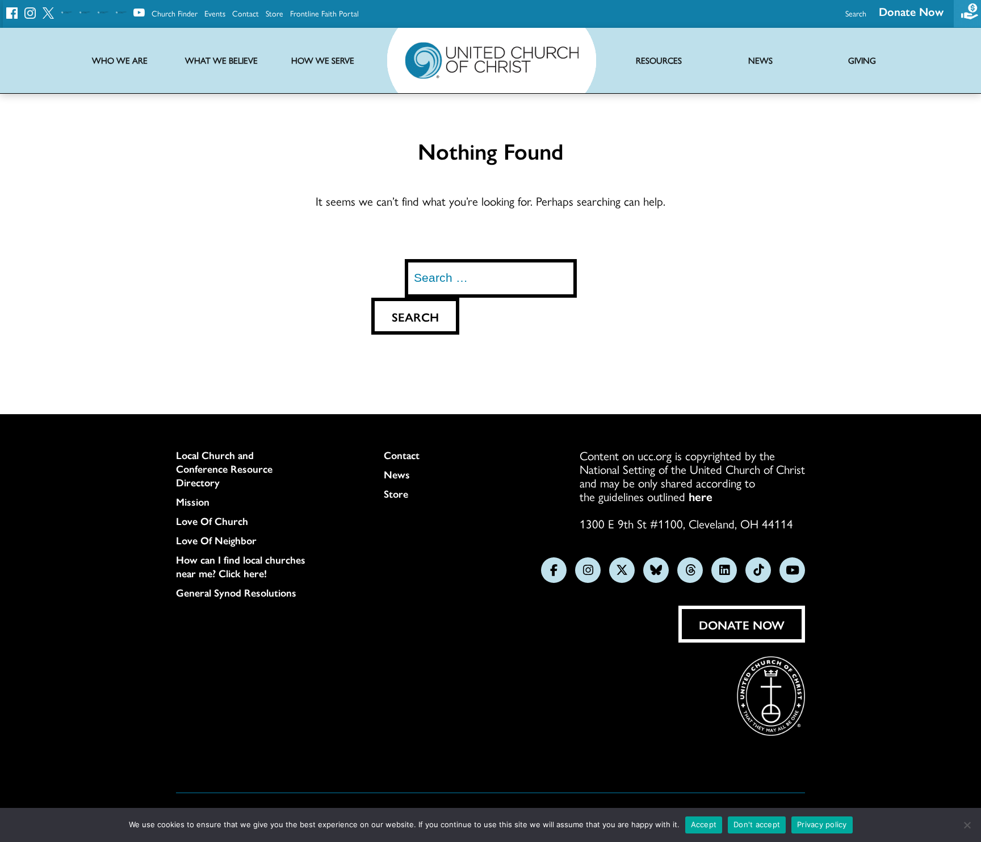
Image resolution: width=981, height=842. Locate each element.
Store (274, 13)
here (700, 496)
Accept (704, 824)
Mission (192, 501)
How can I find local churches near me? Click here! (240, 566)
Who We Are (120, 60)
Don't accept (756, 824)
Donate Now (911, 11)
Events (214, 13)
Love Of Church (212, 521)
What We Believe (221, 60)
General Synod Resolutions (236, 592)
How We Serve (322, 60)
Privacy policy (822, 824)
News (397, 474)
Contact (245, 13)
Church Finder (175, 13)
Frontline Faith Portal (324, 13)
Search (855, 13)
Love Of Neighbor (216, 540)
